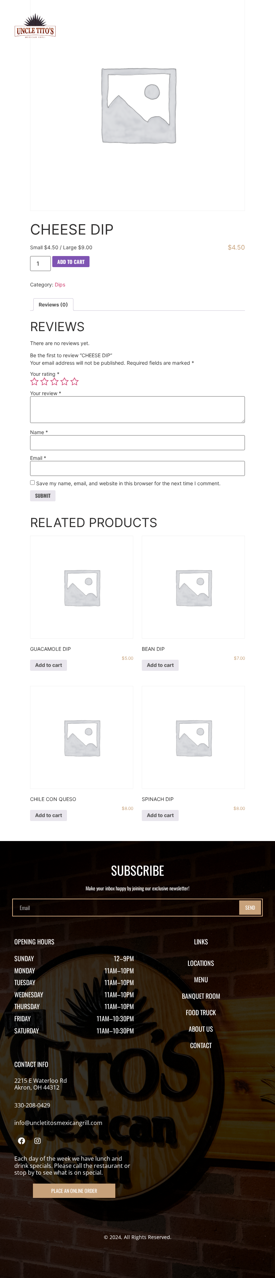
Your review (45, 393)
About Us (201, 1028)
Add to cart (71, 261)
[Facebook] (21, 1141)
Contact (201, 1045)
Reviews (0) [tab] (53, 304)
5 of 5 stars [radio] (74, 381)
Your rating (44, 374)
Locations (201, 963)
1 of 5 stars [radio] (34, 381)
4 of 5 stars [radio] (64, 381)
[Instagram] (37, 1141)
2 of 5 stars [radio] (44, 381)
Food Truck (201, 1012)
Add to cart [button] (48, 665)
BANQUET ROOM (201, 996)
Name (39, 432)
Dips (60, 284)
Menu (201, 979)
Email (38, 458)
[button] (254, 27)
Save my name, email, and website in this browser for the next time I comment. (128, 483)
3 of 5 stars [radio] (54, 381)
